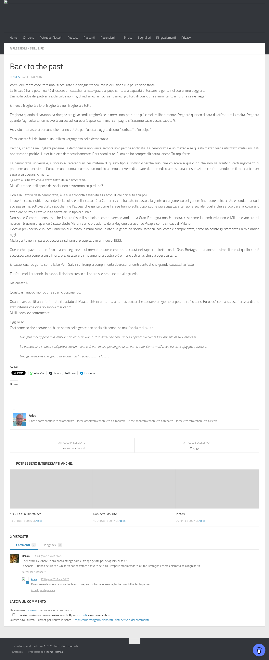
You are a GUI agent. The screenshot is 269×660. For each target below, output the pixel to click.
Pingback (52, 545)
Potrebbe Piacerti (51, 37)
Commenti (25, 545)
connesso (32, 610)
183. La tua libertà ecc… (26, 514)
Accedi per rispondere (34, 571)
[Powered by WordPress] (24, 652)
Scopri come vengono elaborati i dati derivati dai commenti (111, 620)
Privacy (186, 37)
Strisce (127, 37)
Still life (37, 48)
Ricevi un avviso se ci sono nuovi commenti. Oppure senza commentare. (63, 615)
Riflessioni (18, 48)
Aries (16, 77)
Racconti (89, 37)
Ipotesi (181, 514)
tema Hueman (55, 651)
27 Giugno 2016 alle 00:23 (55, 579)
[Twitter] (235, 649)
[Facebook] (221, 649)
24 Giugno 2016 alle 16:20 (48, 555)
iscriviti (83, 615)
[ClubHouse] (249, 649)
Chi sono (28, 37)
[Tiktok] (242, 649)
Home (14, 37)
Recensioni (107, 37)
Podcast (73, 37)
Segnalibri (144, 37)
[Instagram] (228, 649)
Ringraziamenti (166, 37)
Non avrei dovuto (105, 514)
